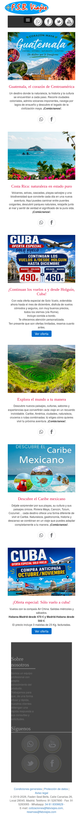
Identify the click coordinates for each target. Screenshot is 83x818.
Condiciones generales (28, 789)
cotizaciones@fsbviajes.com (46, 808)
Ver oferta (41, 333)
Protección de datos (56, 789)
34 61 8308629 (54, 804)
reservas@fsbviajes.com (41, 812)
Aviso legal (41, 793)
